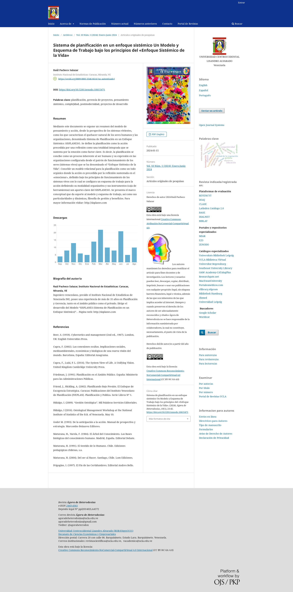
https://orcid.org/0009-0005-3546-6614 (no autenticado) (86, 78)
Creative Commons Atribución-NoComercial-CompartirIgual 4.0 (167, 223)
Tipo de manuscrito (210, 425)
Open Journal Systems (211, 125)
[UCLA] (219, 46)
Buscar (238, 23)
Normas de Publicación (93, 23)
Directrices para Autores (213, 420)
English (203, 85)
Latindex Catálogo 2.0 (211, 208)
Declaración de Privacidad (214, 437)
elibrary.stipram (208, 289)
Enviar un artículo (211, 110)
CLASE (203, 204)
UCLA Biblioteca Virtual (212, 259)
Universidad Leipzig (210, 301)
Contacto (167, 23)
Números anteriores (145, 23)
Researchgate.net (209, 276)
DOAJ (202, 199)
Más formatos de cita (159, 418)
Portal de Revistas (188, 23)
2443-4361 (72, 505)
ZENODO (204, 244)
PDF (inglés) (157, 134)
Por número (206, 392)
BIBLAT (203, 221)
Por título (204, 388)
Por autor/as (206, 383)
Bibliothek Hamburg (210, 293)
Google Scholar (207, 312)
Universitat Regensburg (212, 263)
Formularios (206, 429)
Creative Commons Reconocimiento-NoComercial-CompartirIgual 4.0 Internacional (165, 375)
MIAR (202, 236)
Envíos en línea (207, 416)
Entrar (241, 2)
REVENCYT (205, 195)
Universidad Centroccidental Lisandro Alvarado (85, 530)
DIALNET (204, 216)
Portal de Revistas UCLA (212, 396)
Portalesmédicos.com (211, 285)
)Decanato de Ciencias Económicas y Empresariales (95, 532)
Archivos (67, 34)
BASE (202, 212)
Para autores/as (208, 355)
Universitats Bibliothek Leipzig (216, 255)
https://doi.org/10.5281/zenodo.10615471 (82, 89)
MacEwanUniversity (210, 280)
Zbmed (203, 297)
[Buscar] (209, 335)
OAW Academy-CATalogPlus (215, 272)
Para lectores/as (208, 363)
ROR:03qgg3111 (123, 530)
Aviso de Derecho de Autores (215, 433)
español (203, 90)
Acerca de (66, 23)
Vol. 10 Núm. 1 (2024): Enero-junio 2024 (96, 34)
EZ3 (201, 240)
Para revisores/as (209, 359)
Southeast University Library (215, 268)
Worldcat (204, 317)
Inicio (51, 23)
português (205, 95)
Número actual (119, 23)
